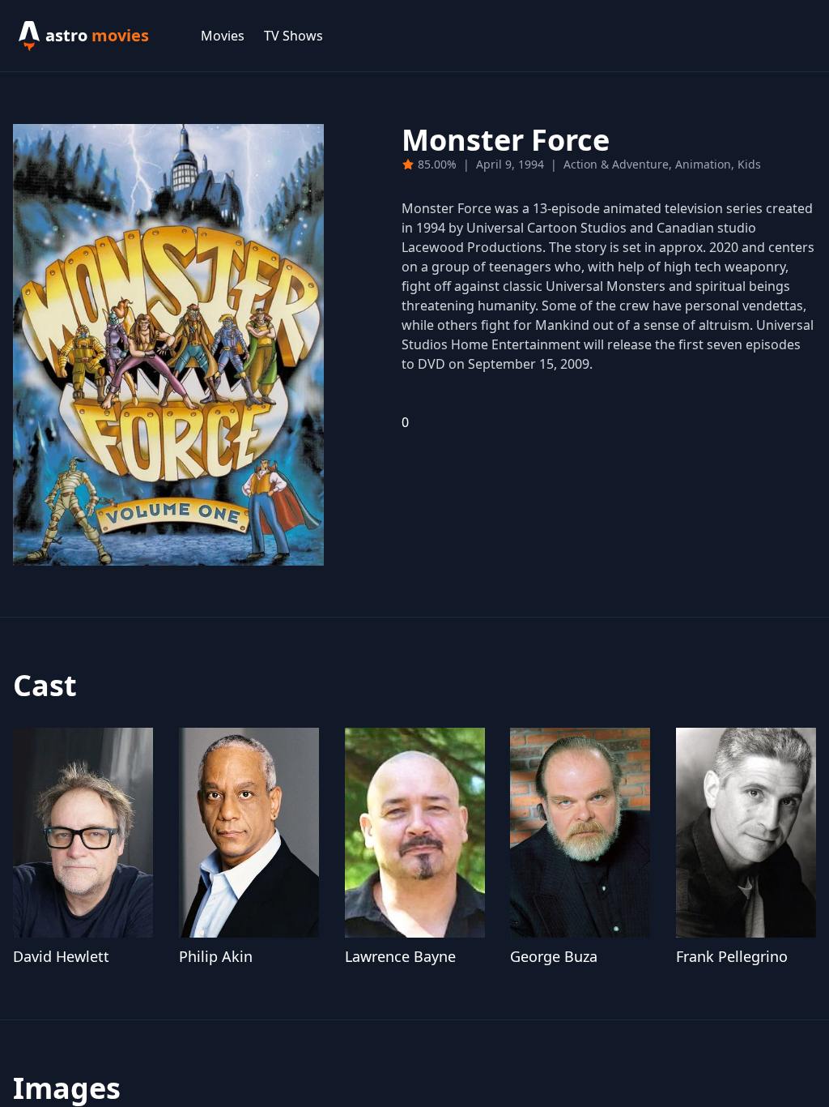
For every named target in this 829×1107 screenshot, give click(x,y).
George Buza (553, 956)
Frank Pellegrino (732, 956)
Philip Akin (216, 956)
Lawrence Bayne (400, 956)
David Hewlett (61, 956)
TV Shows (293, 36)
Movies (222, 36)
